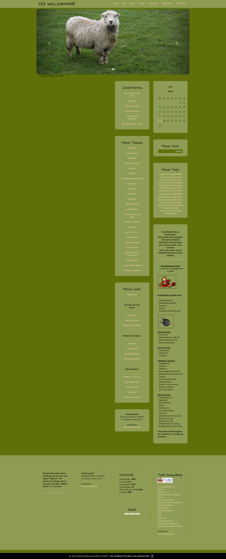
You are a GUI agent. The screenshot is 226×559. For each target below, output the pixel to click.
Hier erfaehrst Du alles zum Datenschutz (129, 556)
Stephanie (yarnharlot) (132, 325)
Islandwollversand (132, 382)
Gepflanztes (132, 184)
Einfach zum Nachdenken (168, 523)
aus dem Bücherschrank (132, 265)
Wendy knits (132, 315)
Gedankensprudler (165, 521)
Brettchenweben (132, 111)
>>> (180, 91)
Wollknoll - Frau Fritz (132, 377)
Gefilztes (132, 173)
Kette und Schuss (132, 106)
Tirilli (159, 513)
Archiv (132, 3)
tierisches (132, 227)
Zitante (160, 489)
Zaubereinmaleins (165, 510)
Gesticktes (132, 168)
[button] (48, 41)
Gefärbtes (132, 158)
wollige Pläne (132, 209)
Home (115, 3)
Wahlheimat (132, 295)
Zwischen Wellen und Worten (170, 502)
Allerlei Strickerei (132, 320)
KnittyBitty (132, 392)
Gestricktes (132, 148)
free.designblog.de (132, 354)
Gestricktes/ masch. (132, 163)
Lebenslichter (163, 508)
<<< (160, 91)
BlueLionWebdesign (132, 359)
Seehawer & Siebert (132, 397)
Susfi (160, 516)
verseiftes (132, 189)
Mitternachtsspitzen (166, 505)
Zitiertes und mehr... (132, 232)
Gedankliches (132, 237)
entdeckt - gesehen (132, 270)
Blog (124, 3)
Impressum (153, 3)
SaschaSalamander (166, 500)
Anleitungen (132, 101)
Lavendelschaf (132, 349)
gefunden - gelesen (132, 222)
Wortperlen (162, 492)
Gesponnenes (132, 153)
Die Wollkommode (56, 3)
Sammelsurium (132, 260)
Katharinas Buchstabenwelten (170, 526)
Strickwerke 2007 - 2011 (132, 124)
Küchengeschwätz (132, 242)
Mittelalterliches (132, 204)
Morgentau (162, 518)
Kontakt (142, 3)
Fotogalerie (181, 3)
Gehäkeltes (132, 194)
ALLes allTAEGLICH (166, 487)
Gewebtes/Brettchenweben (132, 178)
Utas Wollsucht (132, 387)
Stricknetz (132, 343)
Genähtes (132, 199)
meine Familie (132, 247)
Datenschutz (167, 3)
